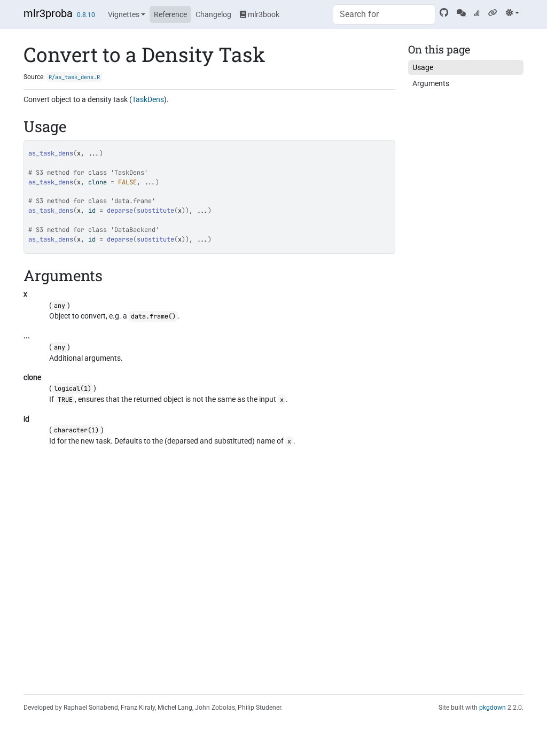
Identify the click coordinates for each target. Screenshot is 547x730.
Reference (170, 14)
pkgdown (492, 707)
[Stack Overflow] (477, 12)
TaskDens (148, 99)
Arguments (430, 83)
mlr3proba (48, 13)
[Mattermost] (461, 12)
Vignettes (123, 14)
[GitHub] (443, 12)
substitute (155, 210)
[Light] (512, 12)
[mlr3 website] (493, 12)
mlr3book (262, 14)
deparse (120, 210)
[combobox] (384, 14)
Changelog (213, 14)
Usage (422, 67)
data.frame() (153, 316)
